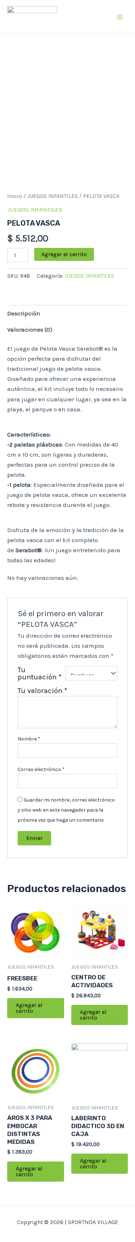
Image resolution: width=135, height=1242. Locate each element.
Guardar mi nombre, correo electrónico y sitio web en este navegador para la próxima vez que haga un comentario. (66, 810)
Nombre (29, 739)
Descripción (23, 313)
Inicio (14, 196)
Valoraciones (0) (29, 329)
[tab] (67, 313)
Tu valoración (42, 690)
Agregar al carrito (64, 254)
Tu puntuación (40, 673)
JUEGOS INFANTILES (52, 196)
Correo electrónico (41, 769)
